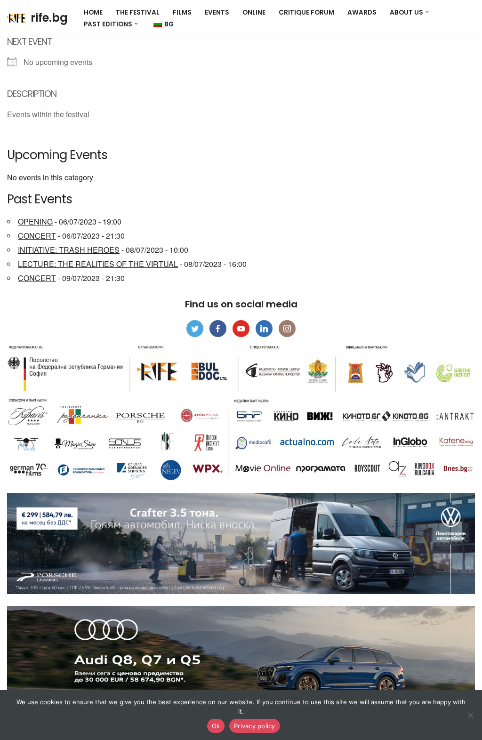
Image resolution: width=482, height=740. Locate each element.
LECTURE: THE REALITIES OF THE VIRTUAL (98, 263)
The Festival (138, 12)
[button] (427, 12)
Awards (362, 12)
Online (253, 12)
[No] (470, 715)
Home (93, 12)
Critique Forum (306, 12)
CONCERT (37, 235)
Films (182, 12)
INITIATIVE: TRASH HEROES (69, 249)
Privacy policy (254, 726)
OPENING (35, 221)
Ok (216, 726)
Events (217, 12)
